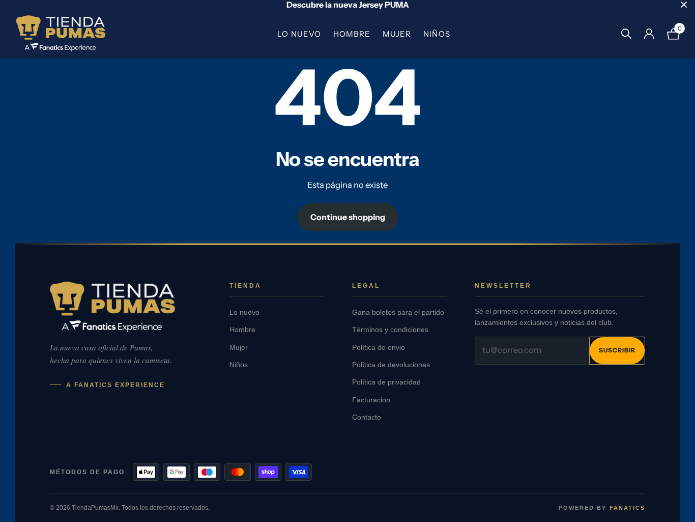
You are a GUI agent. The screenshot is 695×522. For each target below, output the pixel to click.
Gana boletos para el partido (398, 312)
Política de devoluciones (391, 365)
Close (684, 4)
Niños (436, 34)
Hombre (351, 34)
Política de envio (378, 347)
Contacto (366, 417)
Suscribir (617, 350)
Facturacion (371, 400)
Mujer (397, 34)
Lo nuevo (299, 34)
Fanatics (627, 508)
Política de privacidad (386, 382)
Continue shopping (347, 217)
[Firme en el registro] (649, 33)
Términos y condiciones (390, 330)
